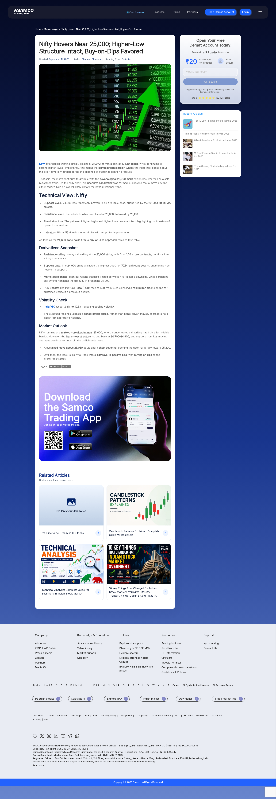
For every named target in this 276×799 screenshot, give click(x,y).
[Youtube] (63, 737)
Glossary (82, 657)
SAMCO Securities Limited (46, 745)
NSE (87, 715)
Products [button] (159, 12)
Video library (84, 648)
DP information (170, 653)
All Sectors (203, 685)
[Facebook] (35, 737)
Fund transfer (169, 648)
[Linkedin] (56, 737)
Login (245, 12)
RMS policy (126, 715)
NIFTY (67, 366)
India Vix (55, 366)
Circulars (166, 657)
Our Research (137, 12)
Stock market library (89, 643)
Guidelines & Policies (173, 672)
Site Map (76, 715)
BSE (95, 715)
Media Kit (40, 667)
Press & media (43, 653)
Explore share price (131, 643)
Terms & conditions (57, 715)
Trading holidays (171, 643)
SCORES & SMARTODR (196, 715)
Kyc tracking (211, 643)
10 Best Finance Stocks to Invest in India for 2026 (215, 155)
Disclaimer (38, 715)
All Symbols (189, 685)
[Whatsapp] (77, 737)
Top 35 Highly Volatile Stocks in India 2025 (207, 133)
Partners (192, 12)
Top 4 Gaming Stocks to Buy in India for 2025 (215, 168)
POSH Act (217, 715)
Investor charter (171, 662)
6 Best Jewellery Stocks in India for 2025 (215, 140)
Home (38, 29)
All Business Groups (223, 685)
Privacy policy (108, 715)
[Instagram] (49, 737)
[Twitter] (42, 737)
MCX (177, 715)
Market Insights (52, 29)
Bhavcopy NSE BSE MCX (134, 648)
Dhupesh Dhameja (91, 59)
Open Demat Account (220, 12)
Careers (40, 657)
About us (40, 643)
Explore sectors (128, 653)
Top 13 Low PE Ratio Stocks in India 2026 (215, 120)
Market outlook (86, 653)
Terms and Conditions (210, 92)
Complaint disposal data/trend (179, 667)
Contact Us (210, 648)
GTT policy (142, 715)
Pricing (176, 12)
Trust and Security (161, 715)
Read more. (39, 765)
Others (176, 685)
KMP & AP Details (46, 648)
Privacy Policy (223, 89)
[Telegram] (70, 737)
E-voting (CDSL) (41, 719)
